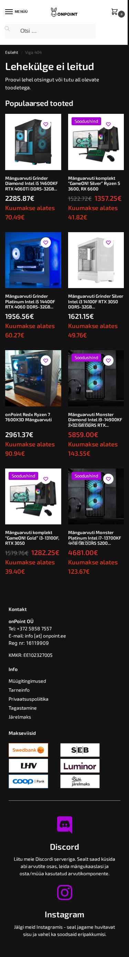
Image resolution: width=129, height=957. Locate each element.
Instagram (64, 914)
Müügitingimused (27, 681)
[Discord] (64, 824)
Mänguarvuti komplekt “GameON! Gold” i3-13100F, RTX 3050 (32, 538)
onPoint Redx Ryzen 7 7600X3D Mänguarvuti (28, 417)
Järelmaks (20, 717)
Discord (64, 846)
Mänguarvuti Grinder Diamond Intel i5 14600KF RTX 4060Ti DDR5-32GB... (31, 183)
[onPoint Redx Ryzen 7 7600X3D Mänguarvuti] (33, 378)
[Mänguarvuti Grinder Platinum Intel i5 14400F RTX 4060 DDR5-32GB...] (33, 260)
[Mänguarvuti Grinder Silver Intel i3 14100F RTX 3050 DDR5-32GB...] (96, 260)
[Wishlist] (46, 124)
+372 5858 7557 (34, 628)
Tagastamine (23, 708)
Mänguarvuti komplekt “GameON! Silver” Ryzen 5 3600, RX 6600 (94, 183)
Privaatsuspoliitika (29, 699)
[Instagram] (64, 892)
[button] (116, 12)
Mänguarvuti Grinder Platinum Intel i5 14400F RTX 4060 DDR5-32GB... (30, 301)
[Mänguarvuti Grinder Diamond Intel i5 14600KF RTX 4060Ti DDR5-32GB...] (33, 142)
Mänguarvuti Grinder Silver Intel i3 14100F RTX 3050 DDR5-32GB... (95, 301)
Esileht (11, 52)
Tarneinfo (19, 690)
